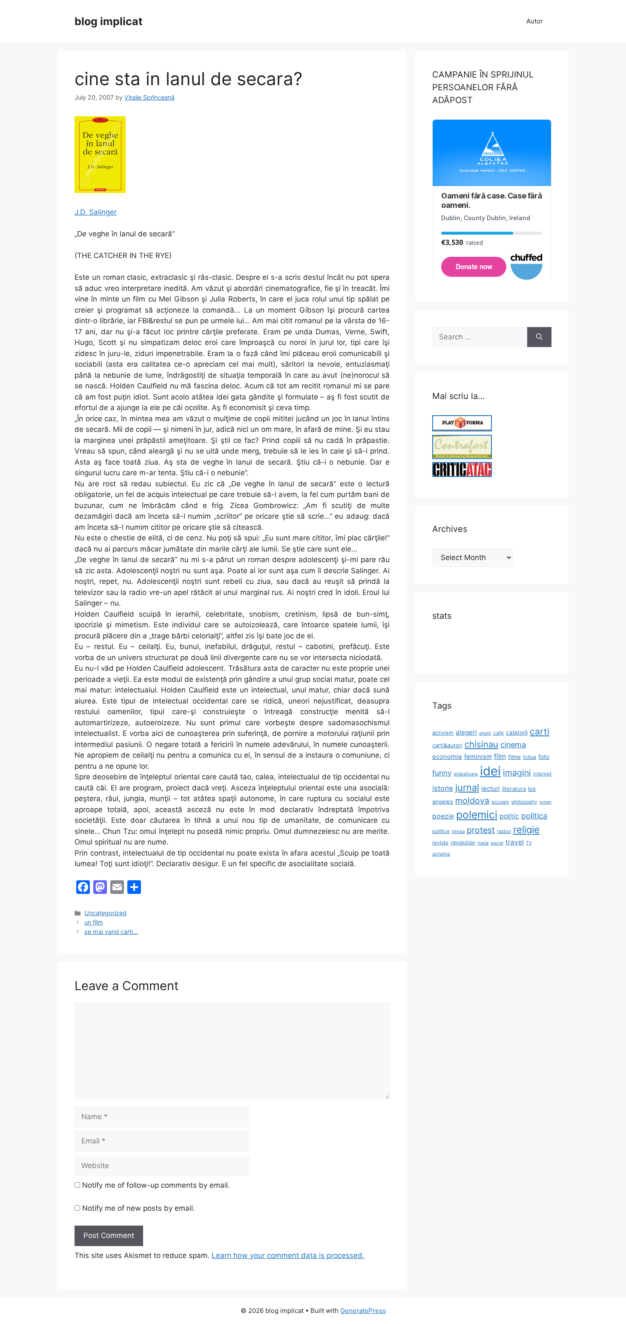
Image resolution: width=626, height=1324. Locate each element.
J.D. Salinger (96, 212)
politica (534, 815)
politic (509, 816)
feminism (478, 757)
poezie (443, 816)
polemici (476, 814)
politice (441, 831)
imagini (517, 772)
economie (447, 756)
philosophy (524, 801)
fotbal (529, 757)
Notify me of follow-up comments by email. (156, 1185)
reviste (440, 842)
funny (441, 773)
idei (490, 771)
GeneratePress (363, 1311)
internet (542, 774)
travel (514, 842)
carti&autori (447, 745)
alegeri (466, 732)
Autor (534, 21)
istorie (442, 788)
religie (526, 829)
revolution (463, 842)
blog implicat (109, 21)
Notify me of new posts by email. (138, 1208)
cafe (498, 732)
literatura (514, 788)
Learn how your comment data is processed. (288, 1255)
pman (545, 802)
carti (539, 731)
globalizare (466, 774)
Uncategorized (105, 912)
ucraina (441, 853)
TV (529, 843)
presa (458, 831)
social (497, 843)
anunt (485, 733)
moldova (472, 801)
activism (443, 732)
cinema (513, 744)
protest (481, 830)
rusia (482, 843)
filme (514, 756)
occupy (500, 801)
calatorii (517, 732)
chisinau (481, 744)
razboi (504, 831)
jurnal (467, 787)
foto (543, 756)
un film (93, 922)
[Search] (539, 337)
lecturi (490, 789)
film (500, 756)
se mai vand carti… (111, 931)
